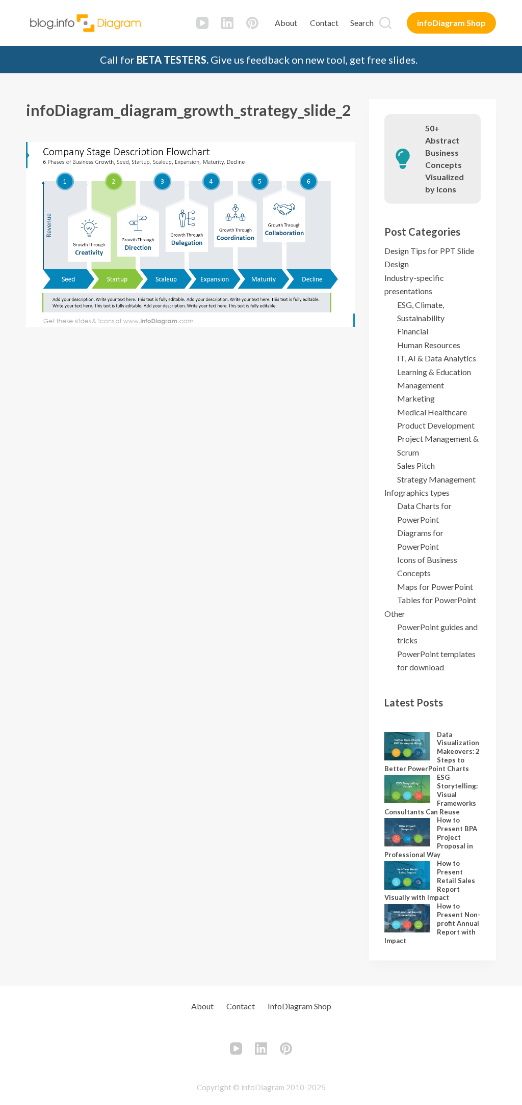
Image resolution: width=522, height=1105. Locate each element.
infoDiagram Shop (451, 22)
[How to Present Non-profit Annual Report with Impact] (407, 918)
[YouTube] (202, 23)
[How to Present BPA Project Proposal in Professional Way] (407, 832)
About (286, 22)
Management (420, 385)
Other (394, 613)
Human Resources (428, 345)
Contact (324, 22)
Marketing (416, 398)
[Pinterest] (252, 23)
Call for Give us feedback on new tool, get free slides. (258, 59)
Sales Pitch (416, 465)
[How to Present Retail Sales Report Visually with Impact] (407, 875)
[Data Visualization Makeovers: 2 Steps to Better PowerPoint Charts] (407, 746)
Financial (412, 331)
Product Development (436, 425)
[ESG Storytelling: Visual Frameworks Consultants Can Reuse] (407, 789)
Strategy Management (436, 479)
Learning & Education (434, 372)
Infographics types (417, 492)
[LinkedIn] (227, 23)
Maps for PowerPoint (435, 586)
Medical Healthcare (432, 412)
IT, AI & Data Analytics (436, 358)
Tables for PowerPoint (436, 600)
